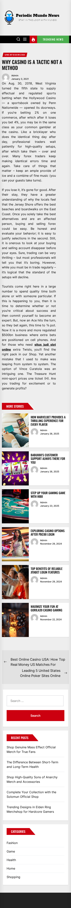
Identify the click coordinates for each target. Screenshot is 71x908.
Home (11, 868)
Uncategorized (15, 55)
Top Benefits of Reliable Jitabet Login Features (46, 570)
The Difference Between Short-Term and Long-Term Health (32, 764)
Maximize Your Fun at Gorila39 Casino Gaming (46, 608)
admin (14, 75)
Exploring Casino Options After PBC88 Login (48, 532)
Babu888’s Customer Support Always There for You (48, 458)
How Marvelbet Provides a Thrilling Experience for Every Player (48, 421)
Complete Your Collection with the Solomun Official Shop (31, 794)
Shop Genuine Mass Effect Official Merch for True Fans (31, 749)
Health (11, 860)
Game (11, 851)
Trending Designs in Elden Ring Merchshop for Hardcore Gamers (30, 809)
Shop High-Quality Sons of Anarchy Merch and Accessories (32, 779)
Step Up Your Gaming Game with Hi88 (48, 495)
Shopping (13, 877)
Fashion (12, 843)
